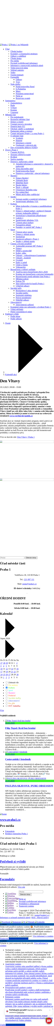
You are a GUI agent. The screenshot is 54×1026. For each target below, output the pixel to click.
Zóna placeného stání (24, 169)
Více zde (21, 887)
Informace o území (23, 143)
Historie (19, 140)
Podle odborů (16, 319)
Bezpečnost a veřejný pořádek (22, 269)
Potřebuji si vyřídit (13, 861)
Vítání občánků (16, 309)
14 (12, 669)
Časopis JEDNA (17, 152)
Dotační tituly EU (17, 126)
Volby (12, 72)
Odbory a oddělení (18, 56)
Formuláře (14, 77)
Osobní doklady (17, 75)
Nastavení (4, 938)
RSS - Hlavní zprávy (40, 917)
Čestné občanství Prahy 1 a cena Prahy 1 (27, 133)
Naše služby (15, 84)
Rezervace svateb (23, 98)
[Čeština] (9, 912)
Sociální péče (15, 288)
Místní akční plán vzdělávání (27, 194)
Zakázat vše (14, 938)
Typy (18, 82)
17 (1, 672)
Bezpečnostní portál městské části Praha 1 (33, 276)
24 (1, 674)
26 (7, 674)
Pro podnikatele (16, 117)
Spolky (13, 197)
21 (12, 672)
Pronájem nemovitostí (25, 94)
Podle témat (15, 316)
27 (1, 663)
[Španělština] (11, 900)
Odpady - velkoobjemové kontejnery (31, 255)
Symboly (19, 138)
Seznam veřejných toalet (20, 154)
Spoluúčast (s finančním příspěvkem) (31, 215)
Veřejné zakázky (17, 70)
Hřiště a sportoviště (24, 251)
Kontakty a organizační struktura (23, 54)
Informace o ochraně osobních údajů (15, 917)
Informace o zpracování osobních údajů (26, 65)
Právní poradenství (23, 298)
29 (7, 663)
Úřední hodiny (16, 51)
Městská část (10, 115)
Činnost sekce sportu (24, 232)
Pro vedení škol (22, 192)
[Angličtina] (10, 893)
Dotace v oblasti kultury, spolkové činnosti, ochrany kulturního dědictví (33, 212)
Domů (7, 323)
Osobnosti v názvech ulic (26, 145)
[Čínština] (9, 908)
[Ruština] (9, 905)
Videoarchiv (21, 267)
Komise (13, 110)
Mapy (18, 91)
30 (17, 674)
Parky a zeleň (21, 262)
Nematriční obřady (23, 225)
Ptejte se (19, 96)
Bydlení (13, 157)
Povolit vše (23, 938)
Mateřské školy (22, 183)
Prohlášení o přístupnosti (29, 904)
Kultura (13, 204)
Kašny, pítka (21, 253)
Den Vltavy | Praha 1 (26, 437)
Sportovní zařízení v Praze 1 (27, 239)
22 (15, 672)
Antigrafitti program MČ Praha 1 (29, 246)
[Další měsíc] (9, 657)
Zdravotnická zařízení (25, 305)
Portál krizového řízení (25, 86)
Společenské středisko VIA (27, 201)
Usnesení (14, 112)
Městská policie (22, 279)
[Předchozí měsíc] (9, 636)
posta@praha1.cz (29, 584)
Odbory (19, 79)
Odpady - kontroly (23, 258)
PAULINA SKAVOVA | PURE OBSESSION (29, 785)
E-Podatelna (21, 89)
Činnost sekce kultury (25, 222)
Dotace (19, 248)
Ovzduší (19, 260)
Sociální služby (22, 293)
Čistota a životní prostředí (21, 244)
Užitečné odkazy (23, 286)
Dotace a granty (17, 122)
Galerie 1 (19, 218)
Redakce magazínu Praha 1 (16, 834)
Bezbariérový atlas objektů (27, 290)
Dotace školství (22, 178)
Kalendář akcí (11, 374)
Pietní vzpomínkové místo (21, 312)
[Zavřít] (50, 1010)
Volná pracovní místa (19, 68)
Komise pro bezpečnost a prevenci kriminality (35, 274)
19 (7, 672)
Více (2, 710)
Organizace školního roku (26, 190)
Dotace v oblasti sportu (25, 234)
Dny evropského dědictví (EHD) (24, 147)
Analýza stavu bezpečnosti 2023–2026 (32, 272)
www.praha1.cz (10, 819)
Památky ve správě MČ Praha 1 (29, 227)
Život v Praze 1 (11, 150)
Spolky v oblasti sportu (25, 241)
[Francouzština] (12, 898)
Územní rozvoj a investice (21, 124)
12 (7, 669)
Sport (12, 230)
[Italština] (9, 903)
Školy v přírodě (22, 187)
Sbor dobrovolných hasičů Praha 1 (30, 283)
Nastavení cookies (26, 906)
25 (4, 674)
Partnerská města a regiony (21, 131)
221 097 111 (29, 579)
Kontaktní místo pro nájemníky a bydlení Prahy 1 (30, 307)
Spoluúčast (20, 237)
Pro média (14, 61)
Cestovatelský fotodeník (18, 759)
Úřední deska (15, 58)
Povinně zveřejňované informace (24, 63)
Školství (13, 176)
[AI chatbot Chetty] (49, 1021)
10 (1, 669)
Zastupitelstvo (16, 103)
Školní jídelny (21, 185)
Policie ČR (20, 281)
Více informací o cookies (43, 936)
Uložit (3, 1025)
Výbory (13, 108)
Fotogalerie (10, 831)
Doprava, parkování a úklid (21, 162)
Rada (12, 105)
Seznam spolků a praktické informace (31, 199)
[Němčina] (10, 896)
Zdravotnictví (16, 302)
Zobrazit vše (13, 682)
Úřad (7, 49)
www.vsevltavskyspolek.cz (21, 416)
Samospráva (10, 101)
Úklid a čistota (22, 265)
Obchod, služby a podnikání (22, 129)
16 (17, 669)
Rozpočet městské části (20, 119)
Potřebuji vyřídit (12, 314)
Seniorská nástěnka (24, 295)
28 (4, 663)
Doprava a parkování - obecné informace (33, 173)
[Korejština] (10, 910)
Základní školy (22, 180)
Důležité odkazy (22, 300)
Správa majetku (16, 159)
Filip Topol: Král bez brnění (20, 728)
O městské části (16, 136)
